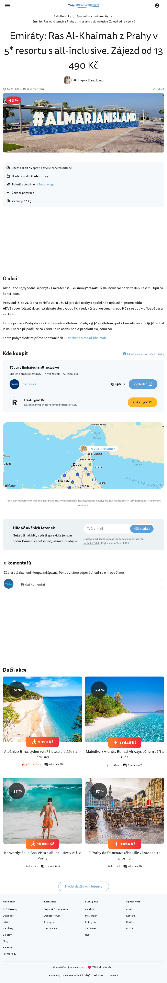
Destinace (8, 916)
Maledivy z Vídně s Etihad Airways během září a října (125, 754)
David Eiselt (96, 80)
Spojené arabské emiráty (93, 16)
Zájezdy (7, 935)
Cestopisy (49, 922)
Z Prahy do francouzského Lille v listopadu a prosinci (125, 855)
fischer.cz (29, 384)
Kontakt (130, 916)
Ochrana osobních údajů (76, 975)
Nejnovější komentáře (56, 909)
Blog (5, 941)
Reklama (98, 975)
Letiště (6, 922)
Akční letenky (62, 16)
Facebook (90, 909)
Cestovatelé (50, 928)
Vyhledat (140, 384)
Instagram (91, 922)
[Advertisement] (83, 242)
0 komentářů (35, 89)
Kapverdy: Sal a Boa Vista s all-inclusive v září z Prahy (42, 855)
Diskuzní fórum (52, 916)
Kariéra (130, 922)
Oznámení (112, 975)
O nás (129, 909)
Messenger (91, 916)
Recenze (7, 947)
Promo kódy (9, 954)
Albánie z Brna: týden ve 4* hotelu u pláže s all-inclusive (42, 754)
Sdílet (160, 89)
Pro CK (130, 928)
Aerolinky (8, 928)
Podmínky (54, 975)
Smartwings (46, 184)
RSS (87, 935)
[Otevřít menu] (8, 5)
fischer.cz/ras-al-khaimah (87, 338)
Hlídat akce (141, 528)
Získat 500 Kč (143, 402)
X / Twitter (90, 928)
